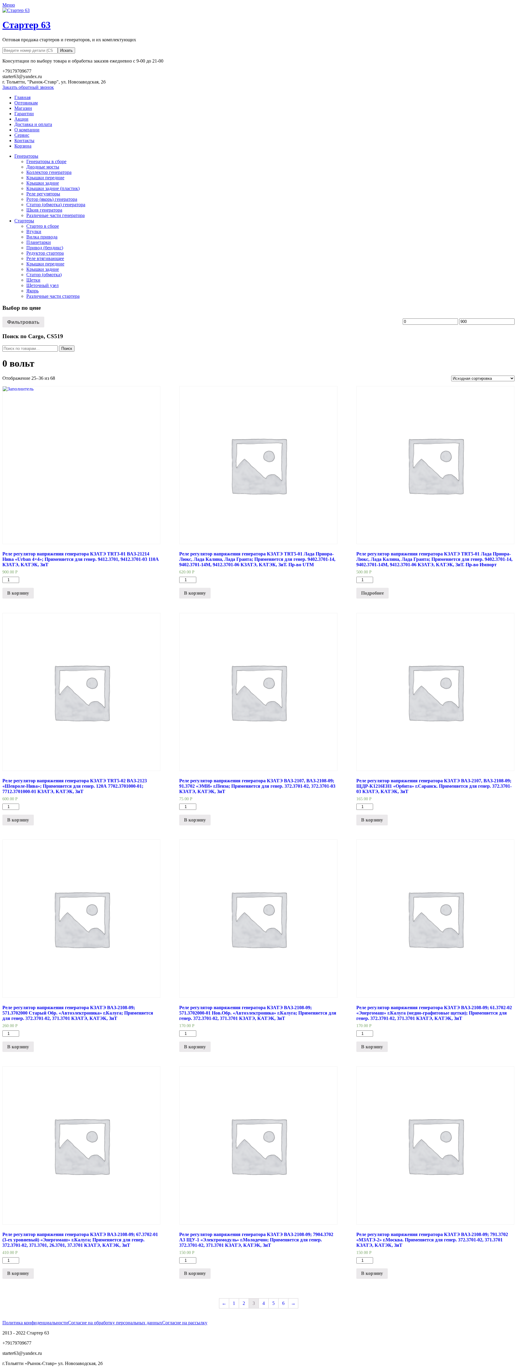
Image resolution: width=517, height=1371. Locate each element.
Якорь (32, 290)
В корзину (18, 593)
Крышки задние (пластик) (53, 188)
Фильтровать (23, 322)
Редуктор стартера (45, 253)
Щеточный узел (42, 285)
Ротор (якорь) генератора (51, 199)
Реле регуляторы (43, 193)
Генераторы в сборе (46, 161)
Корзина (22, 145)
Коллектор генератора (49, 172)
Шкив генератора (44, 209)
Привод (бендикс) (44, 247)
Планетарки (38, 242)
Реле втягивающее (45, 258)
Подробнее (372, 593)
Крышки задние (42, 183)
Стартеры (24, 220)
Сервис (21, 135)
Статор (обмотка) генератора (55, 204)
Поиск (66, 348)
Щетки (33, 280)
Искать (66, 50)
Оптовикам (26, 102)
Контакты (24, 140)
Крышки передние (45, 177)
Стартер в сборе (42, 226)
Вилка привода (41, 236)
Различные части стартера (53, 296)
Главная (22, 97)
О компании (26, 129)
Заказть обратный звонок (28, 87)
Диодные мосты (42, 166)
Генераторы (26, 156)
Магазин (23, 108)
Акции (21, 119)
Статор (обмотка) (44, 274)
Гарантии (24, 113)
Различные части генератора (55, 215)
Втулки (33, 231)
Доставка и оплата (33, 124)
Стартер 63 (26, 24)
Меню (8, 4)
